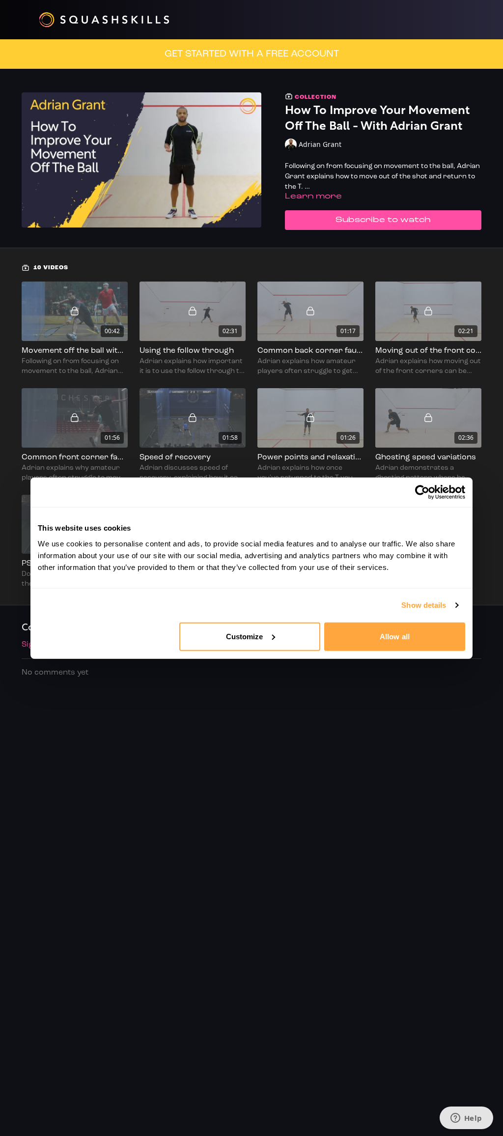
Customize (244, 636)
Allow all (395, 636)
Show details (423, 605)
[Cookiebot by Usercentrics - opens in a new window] (422, 492)
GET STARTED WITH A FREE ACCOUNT (252, 54)
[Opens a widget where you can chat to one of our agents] (466, 1119)
